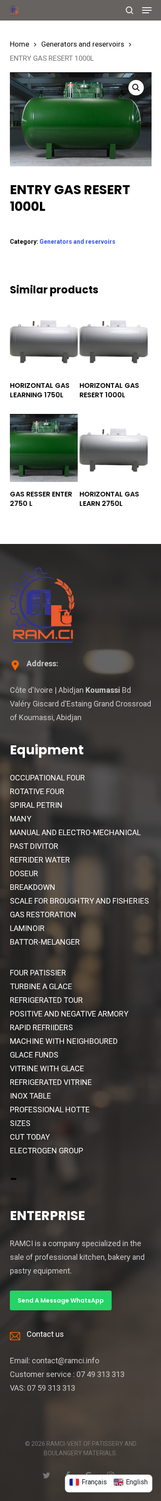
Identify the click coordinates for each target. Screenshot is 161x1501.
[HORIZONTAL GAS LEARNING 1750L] (44, 339)
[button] (147, 10)
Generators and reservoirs (82, 44)
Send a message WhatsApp (61, 1300)
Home (19, 44)
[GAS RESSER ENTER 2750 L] (44, 448)
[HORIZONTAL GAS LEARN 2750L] (113, 448)
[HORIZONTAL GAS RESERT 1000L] (113, 339)
